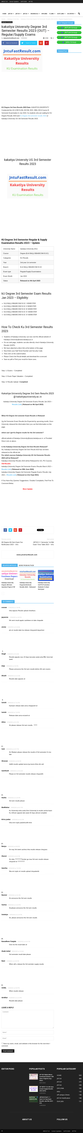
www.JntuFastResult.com (11, 38)
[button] (78, 13)
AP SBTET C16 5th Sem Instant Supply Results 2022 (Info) (46, 1089)
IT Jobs (51, 13)
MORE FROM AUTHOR (26, 565)
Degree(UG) (34, 13)
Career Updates (14, 1)
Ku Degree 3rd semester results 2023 (32, 116)
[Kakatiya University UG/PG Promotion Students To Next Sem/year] (46, 575)
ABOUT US (4, 1)
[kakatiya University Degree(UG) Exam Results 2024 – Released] (28, 575)
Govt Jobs (60, 13)
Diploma (44, 13)
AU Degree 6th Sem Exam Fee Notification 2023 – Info (12, 543)
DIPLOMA (60, 1088)
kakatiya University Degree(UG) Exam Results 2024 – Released (28, 585)
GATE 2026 (24, 1)
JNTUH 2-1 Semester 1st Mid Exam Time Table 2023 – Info (43, 543)
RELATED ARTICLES (9, 565)
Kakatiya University (7, 22)
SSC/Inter (70, 13)
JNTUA (25, 13)
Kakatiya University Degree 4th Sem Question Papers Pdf (8, 585)
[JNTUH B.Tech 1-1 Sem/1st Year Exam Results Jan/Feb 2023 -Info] (33, 1099)
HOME (4, 13)
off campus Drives (63, 1095)
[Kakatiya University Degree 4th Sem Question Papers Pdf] (9, 575)
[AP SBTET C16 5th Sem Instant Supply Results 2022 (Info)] (33, 1089)
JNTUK (10, 13)
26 (53, 38)
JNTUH (18, 13)
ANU (58, 1091)
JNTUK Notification (63, 1098)
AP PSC (31, 1)
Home (3, 19)
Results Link (16, 404)
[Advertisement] (28, 90)
